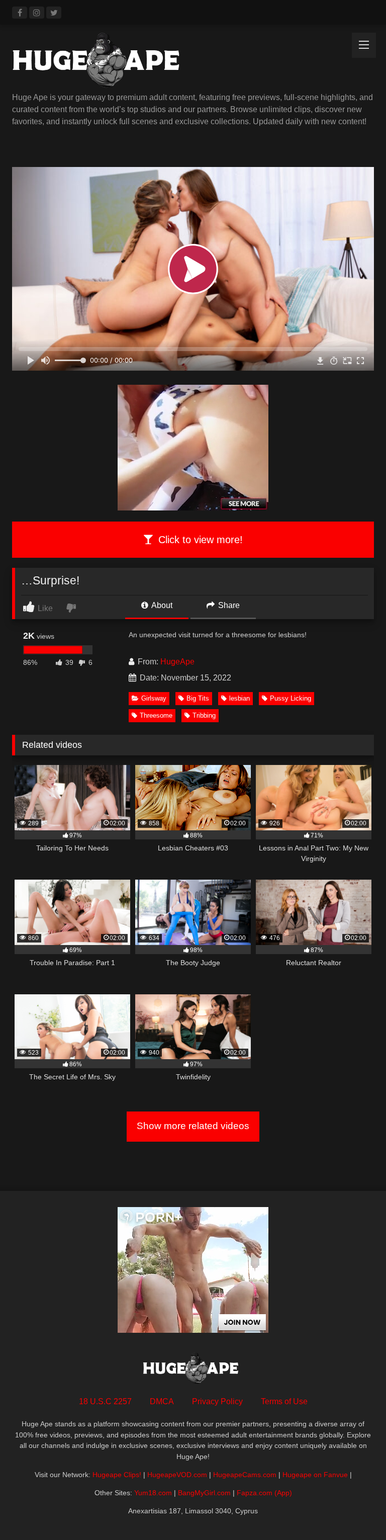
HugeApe (177, 661)
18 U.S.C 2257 (105, 1401)
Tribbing (204, 715)
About (161, 605)
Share (228, 605)
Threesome (156, 715)
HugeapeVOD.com (177, 1475)
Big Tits (197, 698)
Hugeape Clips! (116, 1475)
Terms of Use (284, 1401)
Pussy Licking (290, 698)
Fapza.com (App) (264, 1493)
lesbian (239, 698)
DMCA (162, 1401)
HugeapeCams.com (244, 1475)
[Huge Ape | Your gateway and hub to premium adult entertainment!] (193, 62)
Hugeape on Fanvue (315, 1475)
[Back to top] (355, 1510)
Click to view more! (199, 539)
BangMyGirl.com (204, 1493)
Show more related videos (193, 1126)
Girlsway (153, 698)
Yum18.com (153, 1493)
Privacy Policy (217, 1401)
